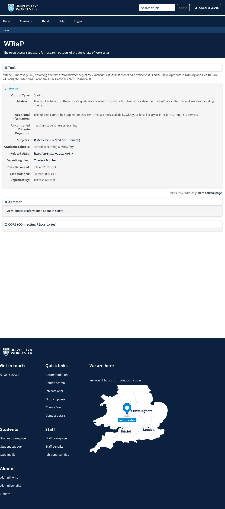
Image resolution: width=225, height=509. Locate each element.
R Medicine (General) (66, 140)
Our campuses (55, 399)
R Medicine (41, 140)
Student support (11, 446)
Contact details (56, 416)
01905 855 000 (9, 375)
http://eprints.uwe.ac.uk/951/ (53, 154)
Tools (11, 67)
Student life (7, 455)
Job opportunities (57, 455)
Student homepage (13, 438)
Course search (55, 383)
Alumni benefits (10, 486)
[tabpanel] (112, 136)
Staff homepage (56, 438)
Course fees (53, 407)
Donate (5, 494)
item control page (210, 193)
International (54, 391)
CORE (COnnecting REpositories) (31, 224)
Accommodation (57, 375)
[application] (30, 21)
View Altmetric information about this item (35, 211)
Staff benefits (54, 446)
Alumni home (9, 477)
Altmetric (14, 202)
